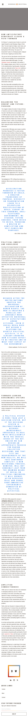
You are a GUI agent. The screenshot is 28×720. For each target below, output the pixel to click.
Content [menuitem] (3, 689)
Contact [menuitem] (3, 697)
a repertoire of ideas (8, 634)
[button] (10, 680)
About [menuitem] (3, 693)
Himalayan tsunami (5, 62)
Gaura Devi (17, 68)
